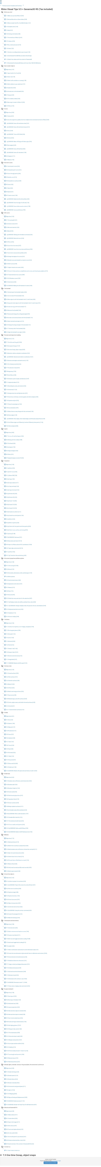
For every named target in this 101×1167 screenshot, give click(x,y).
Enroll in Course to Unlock (50, 1162)
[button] (1, 1)
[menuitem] (1, 3)
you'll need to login (56, 1160)
